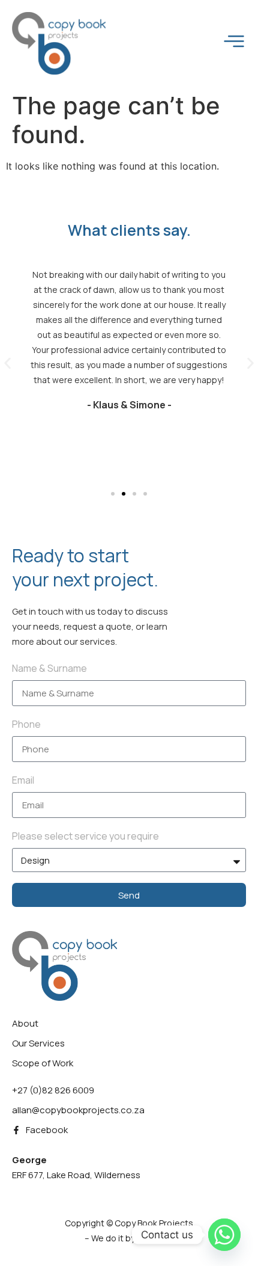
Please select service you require (85, 836)
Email (23, 780)
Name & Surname (49, 668)
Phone (26, 724)
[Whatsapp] (224, 1234)
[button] (7, 363)
